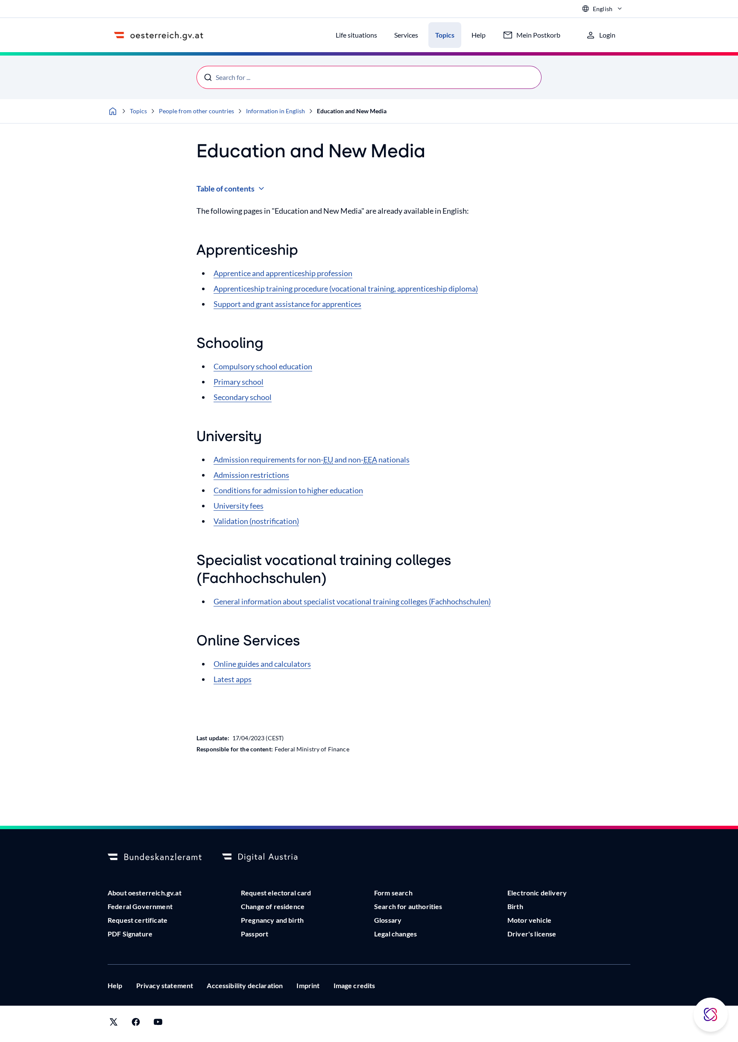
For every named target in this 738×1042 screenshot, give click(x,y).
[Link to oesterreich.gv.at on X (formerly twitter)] (114, 1024)
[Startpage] (113, 111)
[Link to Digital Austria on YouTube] (158, 1024)
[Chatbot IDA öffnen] (711, 1015)
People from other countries (196, 111)
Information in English (275, 111)
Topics (138, 111)
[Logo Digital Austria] (269, 857)
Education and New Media (352, 111)
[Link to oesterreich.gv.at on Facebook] (136, 1024)
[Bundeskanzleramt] (155, 857)
